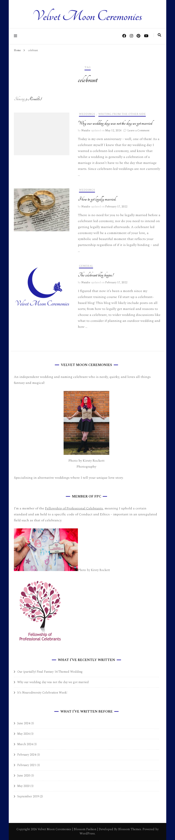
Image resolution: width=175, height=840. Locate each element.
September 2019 (28, 796)
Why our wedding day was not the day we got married (115, 123)
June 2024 (23, 723)
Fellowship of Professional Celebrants (74, 508)
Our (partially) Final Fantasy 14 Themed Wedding (50, 671)
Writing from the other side (122, 114)
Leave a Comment (138, 130)
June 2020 (23, 775)
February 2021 (26, 765)
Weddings (87, 114)
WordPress (87, 833)
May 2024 (23, 734)
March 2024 (25, 744)
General (86, 266)
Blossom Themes (129, 829)
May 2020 (23, 786)
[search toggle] (159, 35)
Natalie (85, 130)
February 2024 (26, 754)
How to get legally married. (97, 199)
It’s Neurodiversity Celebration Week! (42, 692)
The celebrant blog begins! (95, 275)
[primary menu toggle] (16, 36)
